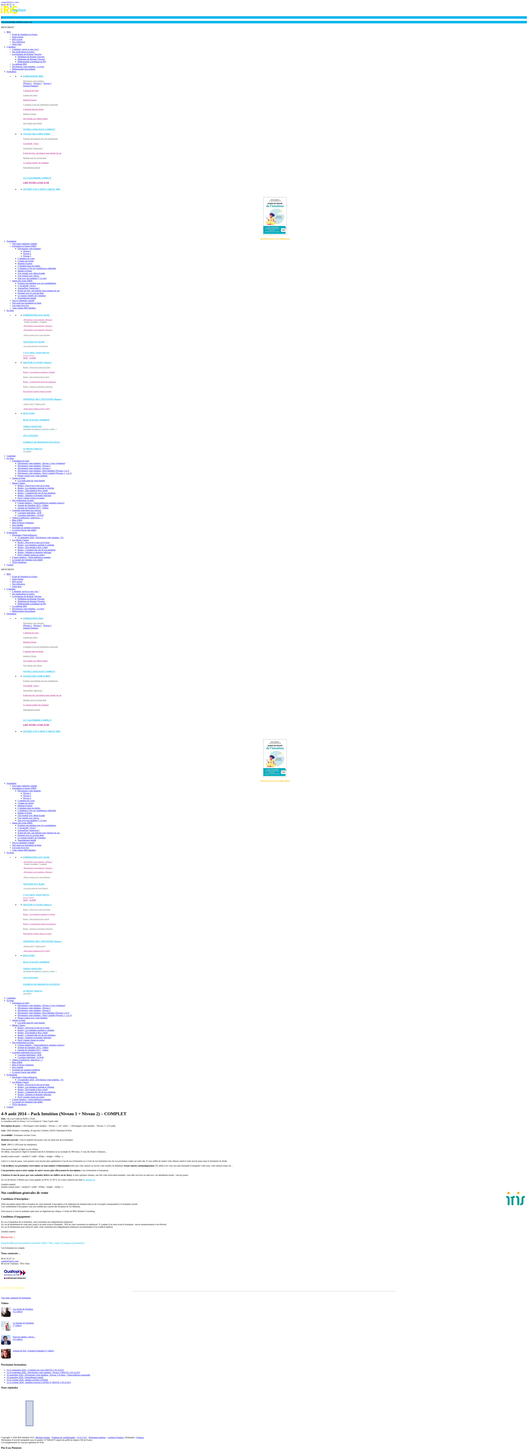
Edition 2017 (41, 404)
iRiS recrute (17, 39)
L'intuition (11, 47)
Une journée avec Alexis (32, 123)
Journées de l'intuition (42, 399)
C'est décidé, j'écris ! (31, 144)
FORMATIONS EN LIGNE (36, 315)
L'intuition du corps (30, 91)
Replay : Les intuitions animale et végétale (39, 372)
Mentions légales (42, 1437)
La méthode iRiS (19, 64)
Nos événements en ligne (23, 500)
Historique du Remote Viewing (31, 59)
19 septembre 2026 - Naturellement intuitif (25, 1377)
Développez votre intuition (33, 81)
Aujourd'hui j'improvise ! (33, 148)
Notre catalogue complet (39, 129)
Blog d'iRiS (17, 520)
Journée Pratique (30, 86)
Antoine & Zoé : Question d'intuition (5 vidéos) (33, 1351)
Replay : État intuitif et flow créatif (36, 377)
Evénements (12, 532)
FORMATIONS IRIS (33, 76)
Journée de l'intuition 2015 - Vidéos (33, 505)
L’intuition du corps (26, 258)
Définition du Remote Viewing (31, 57)
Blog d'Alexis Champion (36, 420)
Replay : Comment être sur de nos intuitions (37, 493)
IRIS (9, 32)
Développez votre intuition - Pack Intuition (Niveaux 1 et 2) (43, 471)
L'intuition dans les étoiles (33, 109)
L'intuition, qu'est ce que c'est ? (25, 49)
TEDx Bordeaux (19, 562)
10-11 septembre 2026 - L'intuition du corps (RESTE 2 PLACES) (35, 1370)
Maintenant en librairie (275, 239)
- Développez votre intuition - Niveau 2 (37, 326)
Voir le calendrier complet (23, 300)
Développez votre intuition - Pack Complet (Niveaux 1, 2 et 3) (45, 473)
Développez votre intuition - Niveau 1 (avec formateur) (41, 463)
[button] (7, 27)
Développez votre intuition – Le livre (28, 66)
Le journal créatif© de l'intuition (36, 163)
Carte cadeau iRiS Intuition (24, 308)
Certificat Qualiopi (116, 1437)
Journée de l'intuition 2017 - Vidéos (33, 508)
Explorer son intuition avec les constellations (40, 139)
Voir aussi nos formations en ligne (26, 303)
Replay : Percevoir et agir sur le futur (36, 367)
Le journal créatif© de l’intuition (32, 295)
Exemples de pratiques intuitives (41, 442)
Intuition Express (29, 100)
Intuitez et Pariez (29, 114)
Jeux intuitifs (30, 436)
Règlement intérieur (97, 1437)
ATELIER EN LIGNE (34, 342)
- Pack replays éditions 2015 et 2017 (36, 409)
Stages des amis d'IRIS (36, 134)
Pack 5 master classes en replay (31, 498)
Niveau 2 (38, 83)
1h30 (25, 358)
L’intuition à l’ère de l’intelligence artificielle (37, 268)
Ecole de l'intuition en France (24, 34)
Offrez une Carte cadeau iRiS (41, 189)
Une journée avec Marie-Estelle (35, 119)
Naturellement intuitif (31, 168)
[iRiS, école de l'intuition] (13, 13)
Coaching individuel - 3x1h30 (31, 515)
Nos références (18, 42)
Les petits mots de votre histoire (31, 480)
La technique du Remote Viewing (26, 54)
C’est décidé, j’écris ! (27, 286)
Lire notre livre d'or (36, 183)
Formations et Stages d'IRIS (24, 246)
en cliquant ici (89, 1180)
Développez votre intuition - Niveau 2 (34, 466)
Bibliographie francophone (23, 69)
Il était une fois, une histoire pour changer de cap (42, 153)
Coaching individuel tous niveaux (26, 510)
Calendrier (11, 456)
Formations (11, 71)
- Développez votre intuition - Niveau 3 (37, 330)
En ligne (10, 310)
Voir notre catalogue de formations (16, 1298)
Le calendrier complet (37, 178)
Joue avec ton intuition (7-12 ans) (32, 278)
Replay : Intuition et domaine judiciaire (38, 387)
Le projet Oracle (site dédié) (24, 530)
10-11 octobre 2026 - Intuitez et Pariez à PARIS (27, 1380)
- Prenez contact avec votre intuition (36, 335)
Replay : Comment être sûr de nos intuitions (39, 382)
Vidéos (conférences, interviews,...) (27, 518)
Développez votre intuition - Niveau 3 (34, 468)
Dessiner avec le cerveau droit (34, 158)
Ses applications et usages (23, 52)
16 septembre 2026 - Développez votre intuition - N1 (41, 537)
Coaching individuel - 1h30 (29, 513)
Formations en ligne (20, 461)
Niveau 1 (28, 83)
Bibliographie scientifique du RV (32, 61)
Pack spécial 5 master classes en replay (37, 391)
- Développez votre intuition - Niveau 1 (37, 320)
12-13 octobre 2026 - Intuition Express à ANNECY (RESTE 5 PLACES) (39, 1382)
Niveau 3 (47, 83)
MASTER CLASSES (37, 362)
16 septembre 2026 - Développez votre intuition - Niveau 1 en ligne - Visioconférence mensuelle (48, 1375)
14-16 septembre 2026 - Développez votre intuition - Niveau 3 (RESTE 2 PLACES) (43, 1372)
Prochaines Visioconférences (24, 535)
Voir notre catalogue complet (24, 243)
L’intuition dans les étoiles (29, 266)
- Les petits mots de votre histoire (35, 346)
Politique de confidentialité (63, 1437)
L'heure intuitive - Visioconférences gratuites (31, 557)
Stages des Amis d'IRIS (22, 281)
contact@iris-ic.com (9, 2)
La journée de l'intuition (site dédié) (27, 560)
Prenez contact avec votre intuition (32, 476)
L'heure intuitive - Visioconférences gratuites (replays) (41, 503)
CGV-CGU (82, 1437)
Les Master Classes (20, 540)
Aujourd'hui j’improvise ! (29, 288)
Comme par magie (30, 95)
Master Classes (18, 483)
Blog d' (29, 413)
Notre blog (16, 44)
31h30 (32, 358)
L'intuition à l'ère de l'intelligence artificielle (40, 105)
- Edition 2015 (28, 404)
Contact (10, 565)
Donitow (140, 1437)
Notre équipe (17, 37)
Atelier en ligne (18, 478)
